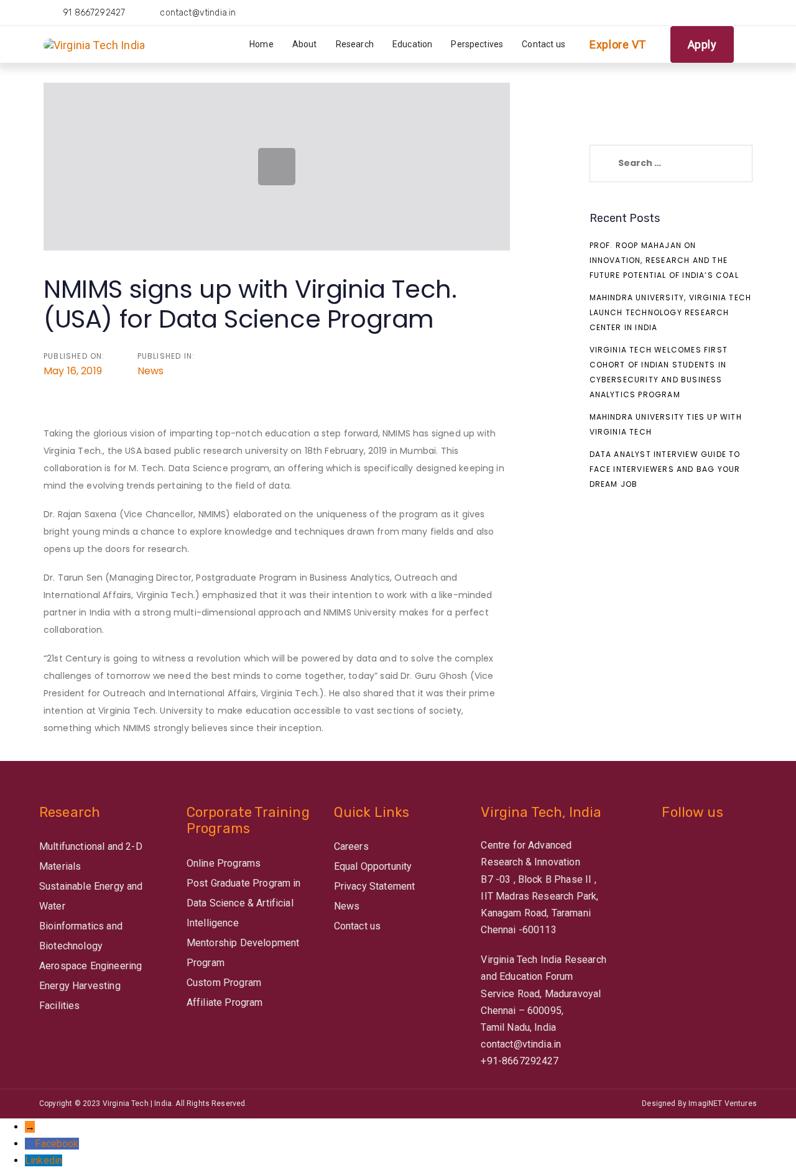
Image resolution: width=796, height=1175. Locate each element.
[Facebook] (30, 1144)
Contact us (357, 926)
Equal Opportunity (373, 866)
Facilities (59, 1005)
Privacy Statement (374, 886)
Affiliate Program (225, 1002)
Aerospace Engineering (90, 966)
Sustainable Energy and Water (91, 896)
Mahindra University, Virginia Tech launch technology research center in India (671, 312)
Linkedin (43, 1160)
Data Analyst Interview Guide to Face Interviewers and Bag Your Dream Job (665, 469)
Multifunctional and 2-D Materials (90, 856)
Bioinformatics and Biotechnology (81, 936)
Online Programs (224, 863)
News (150, 371)
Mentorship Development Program (243, 953)
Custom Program (224, 982)
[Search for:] (671, 163)
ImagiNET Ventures (722, 1103)
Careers (351, 846)
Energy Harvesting (80, 986)
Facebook (56, 1144)
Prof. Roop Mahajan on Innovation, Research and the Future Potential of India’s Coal (664, 260)
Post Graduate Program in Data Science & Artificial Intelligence (244, 903)
